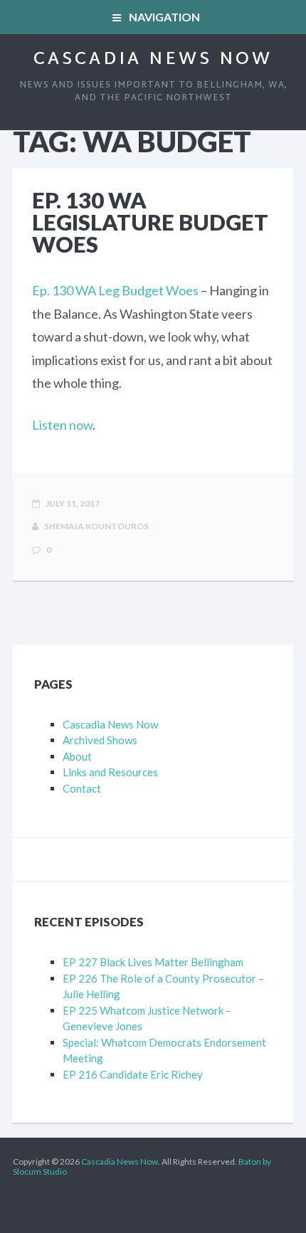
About (77, 756)
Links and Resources (110, 772)
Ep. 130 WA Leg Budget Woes (115, 290)
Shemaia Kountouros (96, 526)
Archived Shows (100, 740)
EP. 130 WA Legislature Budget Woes (150, 222)
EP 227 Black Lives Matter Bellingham (153, 962)
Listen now (62, 425)
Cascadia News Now (153, 59)
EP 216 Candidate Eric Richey (133, 1074)
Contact (82, 788)
